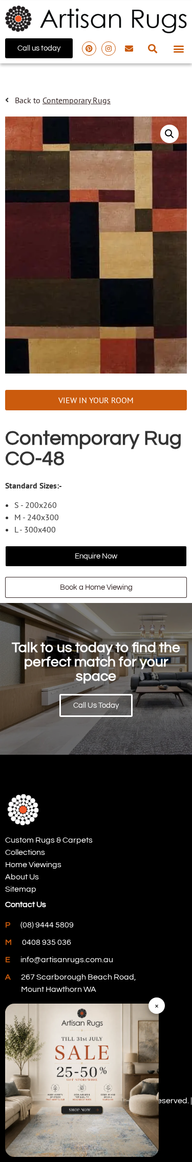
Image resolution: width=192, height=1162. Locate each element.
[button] (152, 48)
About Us (22, 877)
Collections (25, 852)
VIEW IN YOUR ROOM (96, 400)
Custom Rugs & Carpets (49, 840)
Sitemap (20, 889)
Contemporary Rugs (76, 100)
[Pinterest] (89, 48)
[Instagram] (108, 48)
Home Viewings (33, 865)
